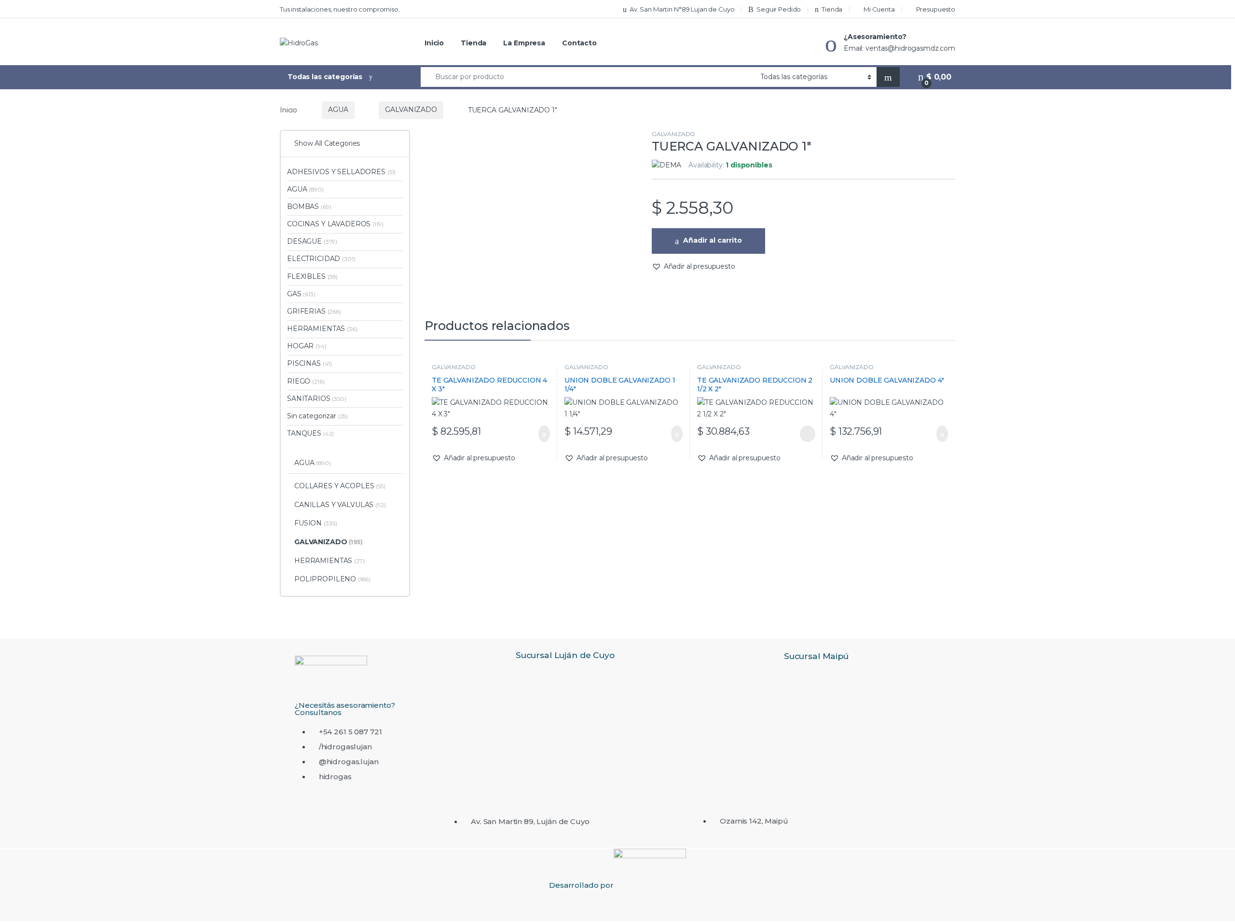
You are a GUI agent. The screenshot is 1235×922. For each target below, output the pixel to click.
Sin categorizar (317, 416)
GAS (301, 293)
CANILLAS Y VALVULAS (340, 504)
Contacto (579, 43)
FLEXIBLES (312, 276)
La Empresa (524, 43)
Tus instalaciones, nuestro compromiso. (340, 9)
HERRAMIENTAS (322, 328)
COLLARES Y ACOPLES (339, 486)
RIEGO (305, 381)
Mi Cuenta (879, 9)
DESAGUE (312, 241)
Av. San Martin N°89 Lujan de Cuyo (682, 9)
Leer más (807, 434)
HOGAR (307, 346)
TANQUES (310, 433)
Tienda (832, 9)
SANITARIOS (316, 398)
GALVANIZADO (411, 109)
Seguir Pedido (778, 9)
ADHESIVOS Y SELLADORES (341, 171)
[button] (693, 267)
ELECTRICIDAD (321, 258)
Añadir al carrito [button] (539, 434)
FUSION (315, 523)
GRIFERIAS (314, 311)
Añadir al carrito (712, 240)
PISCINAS (309, 363)
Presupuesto (935, 9)
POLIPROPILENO (332, 579)
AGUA (338, 109)
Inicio (434, 43)
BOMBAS (309, 206)
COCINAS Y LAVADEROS (335, 224)
